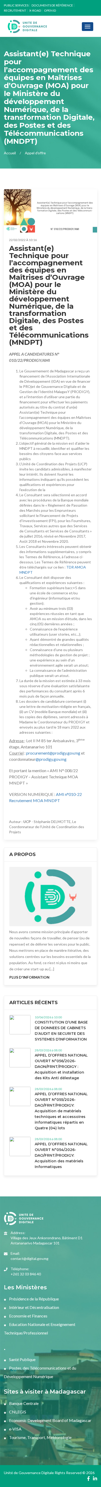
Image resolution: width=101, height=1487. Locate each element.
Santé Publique (21, 1359)
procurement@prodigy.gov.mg (53, 752)
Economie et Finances (27, 1315)
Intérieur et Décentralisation (33, 1307)
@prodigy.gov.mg (51, 759)
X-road (35, 10)
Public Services (16, 5)
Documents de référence (52, 5)
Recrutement (15, 10)
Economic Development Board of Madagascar (49, 1420)
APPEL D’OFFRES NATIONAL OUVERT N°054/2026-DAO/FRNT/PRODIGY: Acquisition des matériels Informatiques (61, 1155)
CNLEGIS (17, 1411)
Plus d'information (29, 977)
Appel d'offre (35, 153)
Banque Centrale (23, 1403)
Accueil (10, 153)
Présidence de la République (33, 1298)
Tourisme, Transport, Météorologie (39, 1437)
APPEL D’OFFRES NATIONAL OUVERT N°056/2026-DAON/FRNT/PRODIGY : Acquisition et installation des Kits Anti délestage (61, 1066)
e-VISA (14, 1428)
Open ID (50, 10)
